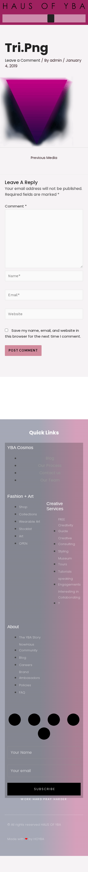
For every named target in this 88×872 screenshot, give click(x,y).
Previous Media (44, 157)
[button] (50, 18)
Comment (16, 206)
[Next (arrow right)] (21, 868)
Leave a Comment (22, 60)
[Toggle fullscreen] (21, 860)
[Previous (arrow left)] (7, 868)
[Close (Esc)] (51, 860)
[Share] (36, 860)
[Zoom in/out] (7, 860)
